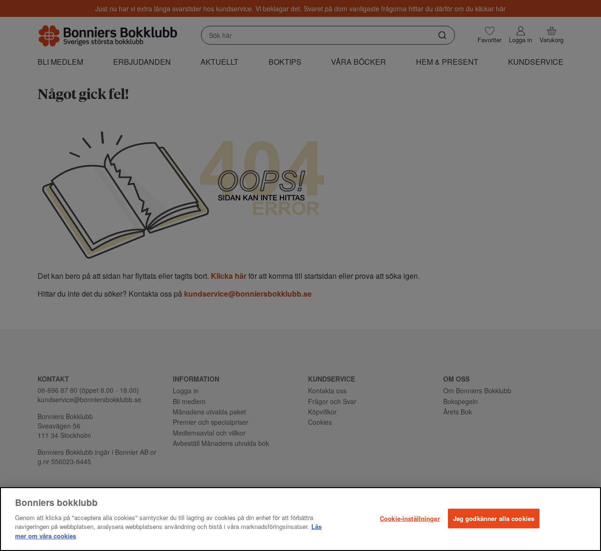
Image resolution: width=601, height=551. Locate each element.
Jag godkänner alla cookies (493, 517)
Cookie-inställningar (410, 517)
